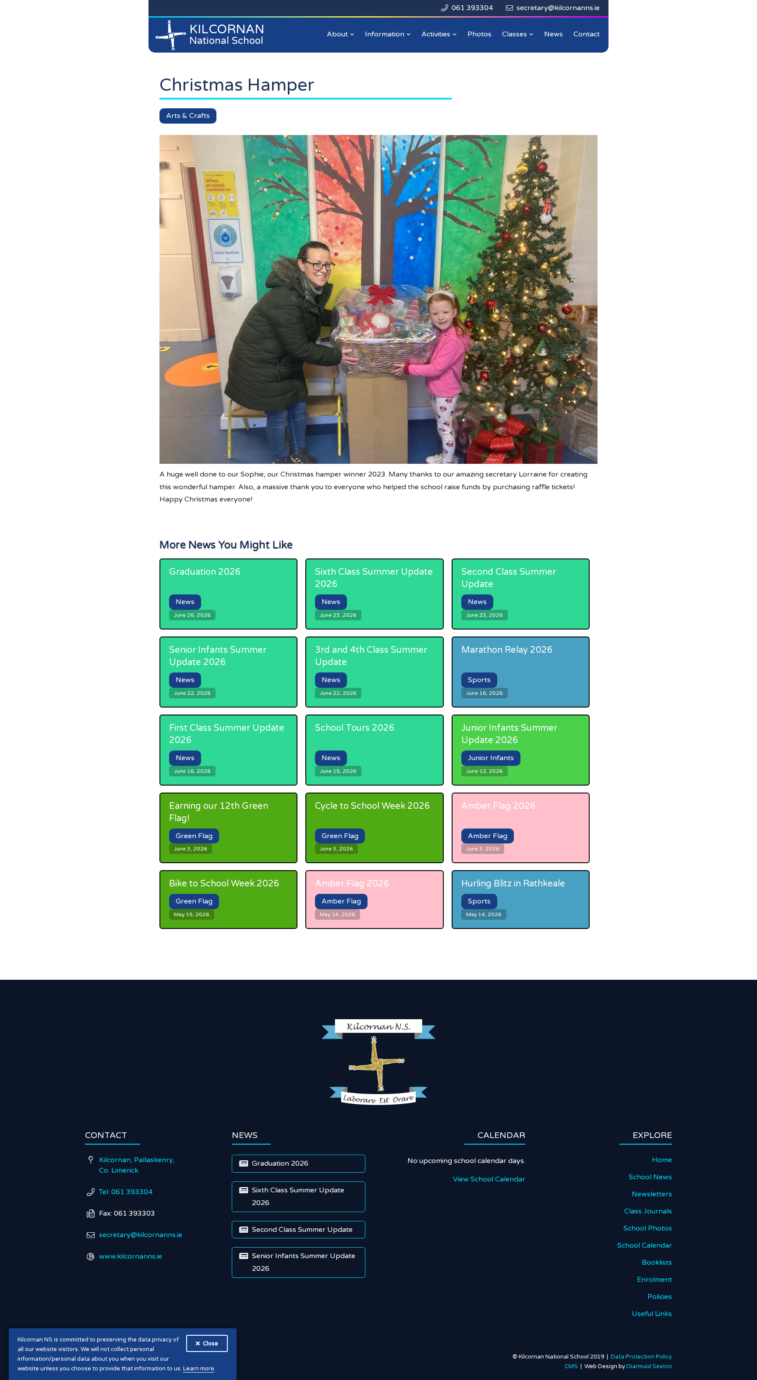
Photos (479, 34)
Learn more (198, 1368)
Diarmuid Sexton (649, 1366)
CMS (572, 1366)
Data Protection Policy (641, 1356)
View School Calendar (489, 1179)
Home (662, 1160)
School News (650, 1177)
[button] (341, 34)
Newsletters (652, 1194)
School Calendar (644, 1245)
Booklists (657, 1262)
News (553, 34)
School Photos (647, 1228)
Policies (659, 1296)
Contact (586, 34)
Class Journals (648, 1211)
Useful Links (652, 1313)
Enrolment (654, 1279)
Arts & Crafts (188, 115)
